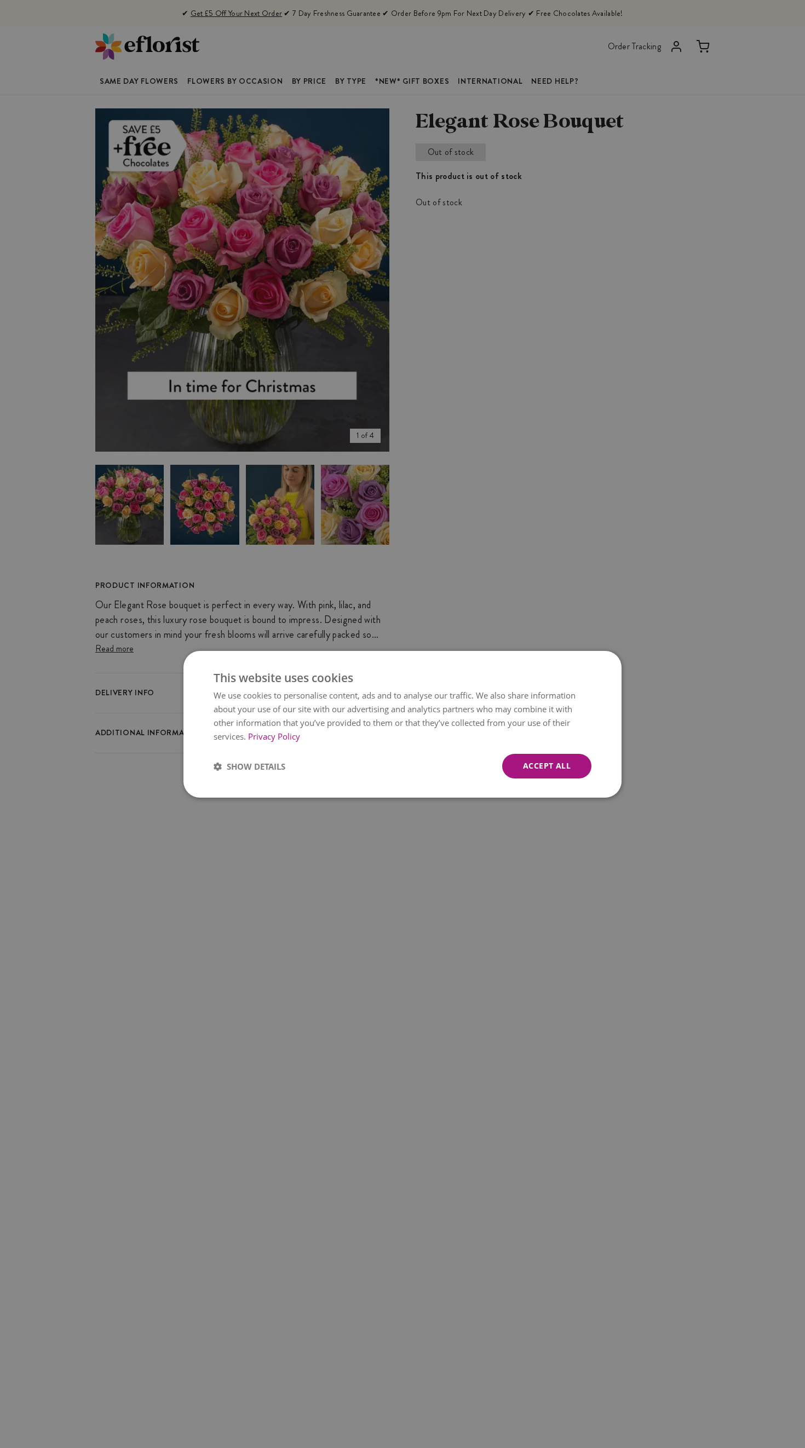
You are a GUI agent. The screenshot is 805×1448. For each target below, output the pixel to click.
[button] (249, 766)
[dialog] (402, 723)
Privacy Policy (274, 735)
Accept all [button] (547, 765)
